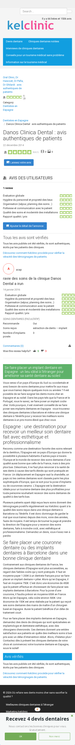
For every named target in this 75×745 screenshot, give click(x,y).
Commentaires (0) (13, 345)
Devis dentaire (14, 41)
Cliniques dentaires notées (43, 41)
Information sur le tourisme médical (26, 62)
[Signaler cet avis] (70, 346)
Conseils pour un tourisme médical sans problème (35, 55)
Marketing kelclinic (17, 711)
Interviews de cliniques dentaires (25, 48)
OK (20, 736)
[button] (37, 719)
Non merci (54, 736)
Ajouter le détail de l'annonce (26, 225)
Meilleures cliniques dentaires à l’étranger (30, 704)
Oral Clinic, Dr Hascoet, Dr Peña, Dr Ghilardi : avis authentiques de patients (13, 84)
